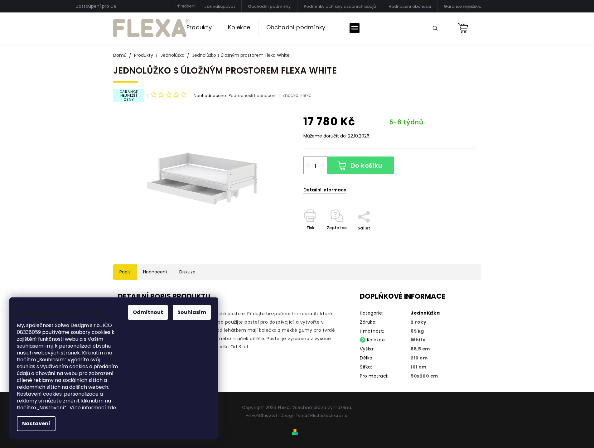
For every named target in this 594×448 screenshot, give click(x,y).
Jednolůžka (425, 313)
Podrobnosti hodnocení (253, 95)
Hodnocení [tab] (155, 272)
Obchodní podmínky (269, 6)
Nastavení (36, 423)
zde (111, 407)
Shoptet (269, 415)
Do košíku (366, 165)
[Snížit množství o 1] (308, 166)
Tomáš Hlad (307, 415)
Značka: (297, 95)
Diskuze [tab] (187, 272)
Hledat (432, 27)
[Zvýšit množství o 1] (322, 166)
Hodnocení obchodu (410, 6)
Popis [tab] (125, 272)
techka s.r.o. (336, 415)
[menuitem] (199, 27)
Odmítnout (148, 312)
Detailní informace (324, 190)
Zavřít (367, 203)
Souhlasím (191, 312)
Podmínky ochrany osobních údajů (340, 6)
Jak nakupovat (219, 6)
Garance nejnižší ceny (466, 6)
